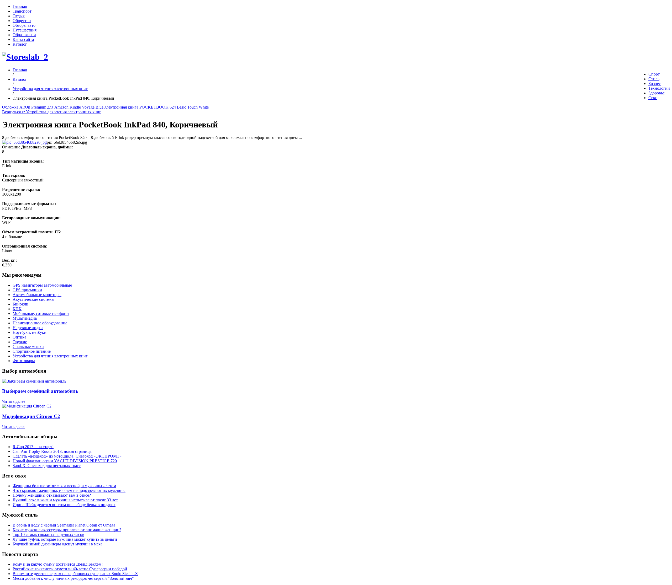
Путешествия (24, 30)
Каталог (20, 44)
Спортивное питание (32, 351)
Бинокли (20, 304)
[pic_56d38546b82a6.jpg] (24, 142)
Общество (22, 20)
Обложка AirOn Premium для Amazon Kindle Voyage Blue (52, 107)
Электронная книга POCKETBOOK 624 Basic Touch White (156, 107)
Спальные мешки (28, 346)
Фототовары (24, 360)
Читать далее (13, 401)
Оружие (20, 342)
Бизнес (654, 83)
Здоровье (656, 93)
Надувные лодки (28, 327)
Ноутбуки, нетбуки (29, 332)
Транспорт (22, 11)
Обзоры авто (24, 25)
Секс (652, 97)
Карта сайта (23, 39)
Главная (20, 6)
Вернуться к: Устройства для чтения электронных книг (51, 112)
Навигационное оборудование (40, 323)
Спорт (654, 74)
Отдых (19, 16)
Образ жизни (24, 35)
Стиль (653, 79)
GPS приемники (27, 290)
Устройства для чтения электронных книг (50, 89)
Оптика (19, 337)
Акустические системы (33, 299)
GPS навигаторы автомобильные (42, 285)
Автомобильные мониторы (37, 294)
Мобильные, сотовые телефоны (41, 313)
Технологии (659, 88)
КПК (17, 309)
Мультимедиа (25, 318)
